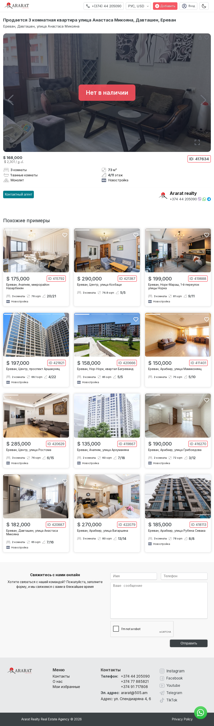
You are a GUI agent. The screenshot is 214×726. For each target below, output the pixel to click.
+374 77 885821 (135, 681)
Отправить (189, 643)
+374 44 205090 (183, 199)
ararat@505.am (124, 693)
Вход (192, 6)
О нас (58, 681)
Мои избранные (66, 687)
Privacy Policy (182, 719)
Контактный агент (18, 194)
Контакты (61, 676)
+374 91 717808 (134, 687)
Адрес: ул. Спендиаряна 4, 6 (126, 699)
